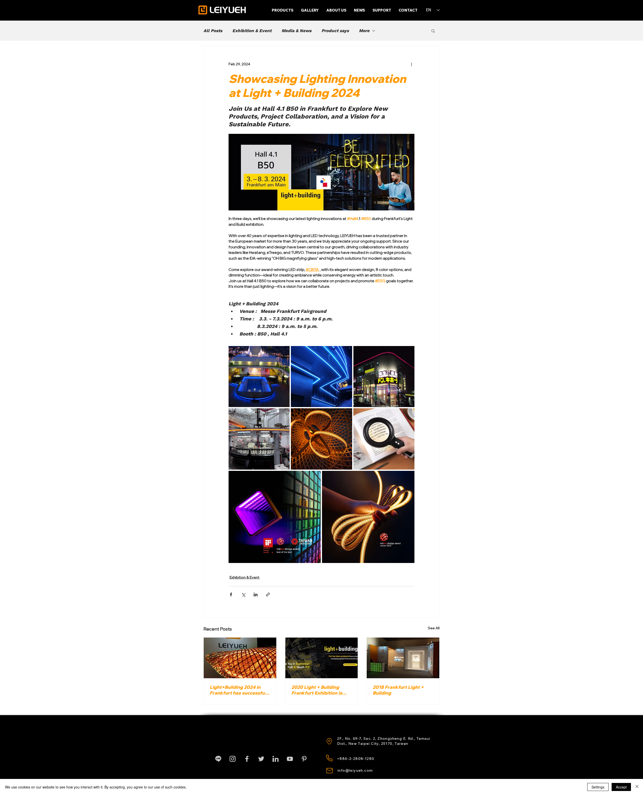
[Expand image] (259, 376)
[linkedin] (276, 759)
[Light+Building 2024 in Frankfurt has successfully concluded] (240, 658)
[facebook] (247, 759)
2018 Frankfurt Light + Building (398, 690)
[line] (218, 759)
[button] (382, 10)
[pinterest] (304, 759)
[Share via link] (267, 594)
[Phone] (329, 758)
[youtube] (290, 759)
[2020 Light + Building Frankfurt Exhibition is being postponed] (321, 658)
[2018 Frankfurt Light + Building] (403, 658)
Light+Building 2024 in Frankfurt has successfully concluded (240, 690)
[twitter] (261, 759)
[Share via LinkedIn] (255, 594)
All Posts (212, 30)
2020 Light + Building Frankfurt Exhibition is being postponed (316, 690)
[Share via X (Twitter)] (243, 594)
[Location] (329, 741)
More (364, 30)
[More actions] (411, 64)
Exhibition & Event (252, 30)
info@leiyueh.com (355, 770)
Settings (598, 786)
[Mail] (330, 771)
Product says (335, 30)
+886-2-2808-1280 (355, 758)
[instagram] (233, 759)
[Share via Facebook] (231, 594)
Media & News (296, 30)
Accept (621, 786)
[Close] (637, 787)
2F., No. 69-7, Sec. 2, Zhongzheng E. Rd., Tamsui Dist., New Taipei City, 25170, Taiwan (383, 741)
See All (434, 628)
